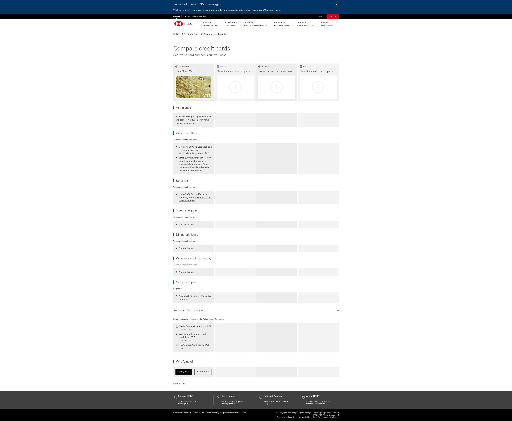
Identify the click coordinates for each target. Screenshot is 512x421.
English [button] (322, 16)
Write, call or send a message (187, 402)
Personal (176, 16)
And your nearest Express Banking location (232, 402)
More (244, 413)
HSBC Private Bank (199, 16)
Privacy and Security (182, 413)
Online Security (212, 413)
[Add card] (235, 87)
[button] (256, 310)
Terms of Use (198, 413)
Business (186, 16)
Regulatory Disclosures (230, 413)
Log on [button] (331, 16)
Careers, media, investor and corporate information (318, 402)
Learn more (274, 10)
